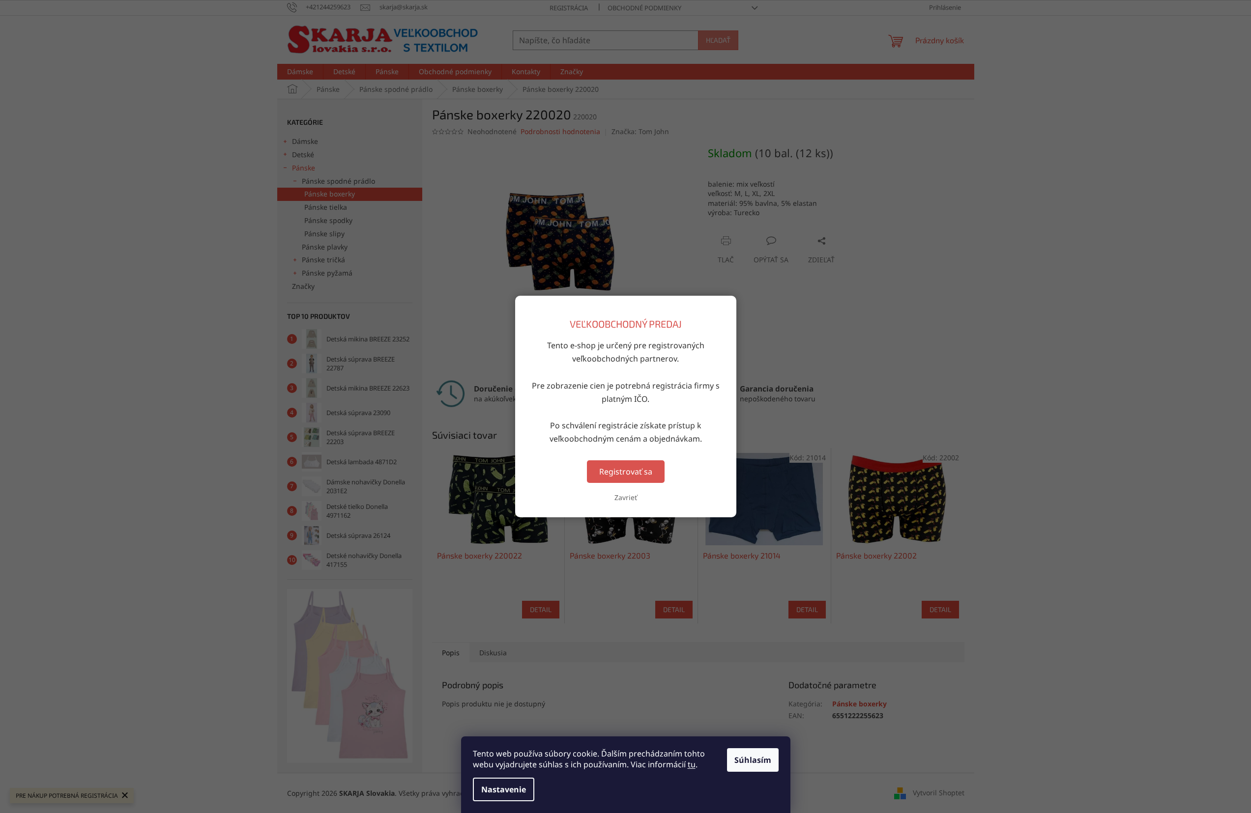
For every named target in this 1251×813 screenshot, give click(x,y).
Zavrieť (625, 497)
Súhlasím (752, 760)
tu (692, 764)
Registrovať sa (625, 471)
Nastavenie (503, 789)
